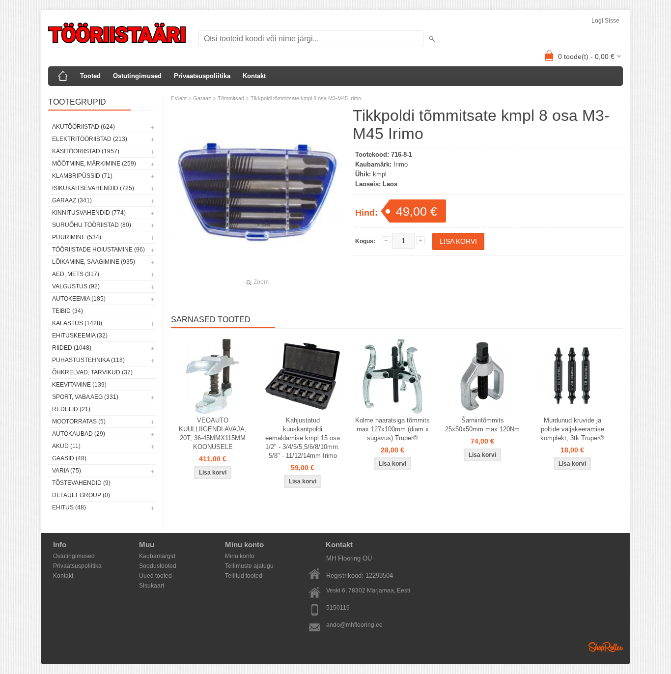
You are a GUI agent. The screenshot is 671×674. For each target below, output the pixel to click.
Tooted (90, 76)
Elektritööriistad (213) (89, 139)
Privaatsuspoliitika (202, 76)
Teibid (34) (67, 311)
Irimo (400, 164)
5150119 (338, 607)
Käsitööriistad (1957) (85, 151)
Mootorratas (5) (79, 421)
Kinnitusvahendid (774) (89, 212)
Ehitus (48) (69, 507)
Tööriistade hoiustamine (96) (98, 249)
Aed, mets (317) (75, 274)
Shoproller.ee (605, 647)
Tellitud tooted (243, 575)
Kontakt (254, 76)
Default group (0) (81, 495)
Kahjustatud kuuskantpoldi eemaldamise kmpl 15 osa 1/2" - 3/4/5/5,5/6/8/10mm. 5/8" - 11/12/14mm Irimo (302, 438)
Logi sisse (605, 20)
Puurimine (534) (76, 237)
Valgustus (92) (76, 286)
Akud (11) (66, 446)
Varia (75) (66, 470)
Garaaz (202, 98)
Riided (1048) (71, 347)
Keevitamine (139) (79, 384)
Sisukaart (151, 585)
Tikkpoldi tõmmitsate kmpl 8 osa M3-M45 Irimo (306, 98)
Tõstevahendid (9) (81, 482)
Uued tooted (155, 575)
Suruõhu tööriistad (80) (91, 225)
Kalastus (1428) (77, 323)
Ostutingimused (137, 76)
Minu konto (239, 556)
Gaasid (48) (69, 458)
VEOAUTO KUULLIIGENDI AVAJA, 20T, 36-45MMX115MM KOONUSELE (213, 433)
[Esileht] (63, 76)
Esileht (179, 98)
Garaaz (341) (72, 200)
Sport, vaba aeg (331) (85, 396)
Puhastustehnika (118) (88, 360)
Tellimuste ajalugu (249, 565)
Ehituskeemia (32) (80, 335)
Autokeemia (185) (79, 298)
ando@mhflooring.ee (354, 624)
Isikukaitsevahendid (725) (93, 188)
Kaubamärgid (157, 556)
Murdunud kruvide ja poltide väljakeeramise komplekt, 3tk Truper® (572, 429)
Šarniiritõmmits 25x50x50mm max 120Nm (482, 425)
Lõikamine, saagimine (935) (93, 261)
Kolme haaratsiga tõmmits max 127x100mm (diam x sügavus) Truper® (392, 429)
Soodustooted (157, 565)
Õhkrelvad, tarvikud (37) (92, 372)
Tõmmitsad (231, 98)
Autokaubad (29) (78, 433)
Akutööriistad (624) (83, 126)
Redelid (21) (71, 409)
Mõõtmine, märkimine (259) (94, 163)
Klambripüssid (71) (82, 175)
